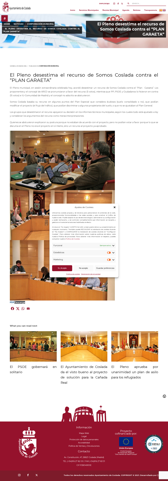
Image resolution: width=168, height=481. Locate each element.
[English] (164, 10)
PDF (12, 302)
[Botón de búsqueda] (128, 3)
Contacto (84, 451)
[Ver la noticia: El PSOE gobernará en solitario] (33, 346)
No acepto (83, 268)
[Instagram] (114, 4)
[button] (114, 207)
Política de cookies (73, 274)
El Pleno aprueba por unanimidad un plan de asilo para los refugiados (134, 372)
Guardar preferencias (105, 268)
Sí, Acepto (62, 268)
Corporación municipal (49, 66)
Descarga (19, 302)
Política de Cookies (73, 239)
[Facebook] (118, 4)
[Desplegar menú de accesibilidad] (4, 18)
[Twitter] (122, 4)
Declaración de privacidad (90, 274)
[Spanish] (161, 10)
